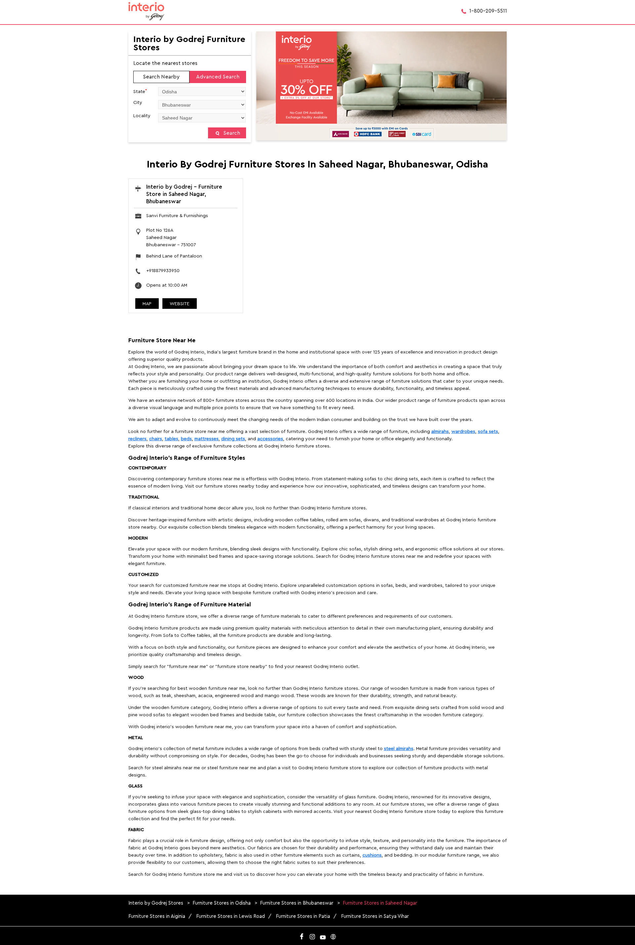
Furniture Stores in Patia (303, 916)
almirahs (440, 431)
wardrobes (463, 431)
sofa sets (488, 431)
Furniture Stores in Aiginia (156, 916)
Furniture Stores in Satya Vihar (375, 916)
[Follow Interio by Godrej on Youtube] (322, 935)
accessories (270, 439)
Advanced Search (217, 76)
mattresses (206, 439)
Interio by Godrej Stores (156, 903)
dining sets (233, 439)
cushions (372, 855)
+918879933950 (163, 270)
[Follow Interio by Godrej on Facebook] (301, 935)
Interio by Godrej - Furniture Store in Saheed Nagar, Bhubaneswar (184, 194)
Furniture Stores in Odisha (221, 903)
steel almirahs (398, 748)
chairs (155, 439)
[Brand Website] (333, 935)
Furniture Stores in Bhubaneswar (296, 903)
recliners (137, 439)
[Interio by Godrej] (146, 11)
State (140, 91)
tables (171, 439)
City (137, 102)
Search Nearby (161, 76)
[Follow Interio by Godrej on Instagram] (312, 935)
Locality (141, 116)
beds (186, 439)
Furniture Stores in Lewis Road (230, 916)
